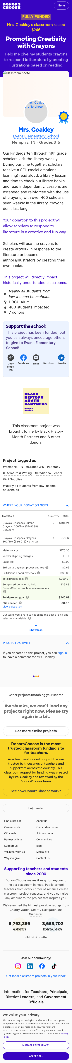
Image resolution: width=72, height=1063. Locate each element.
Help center (36, 808)
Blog (39, 845)
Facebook (23, 363)
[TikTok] (54, 966)
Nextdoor (48, 363)
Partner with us (13, 839)
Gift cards (10, 833)
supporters (19, 925)
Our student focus (47, 827)
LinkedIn (61, 363)
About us (41, 820)
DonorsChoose (11, 6)
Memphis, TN (14, 467)
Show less (36, 629)
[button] (11, 362)
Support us (11, 845)
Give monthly (12, 827)
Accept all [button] (36, 1056)
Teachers (39, 991)
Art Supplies (13, 479)
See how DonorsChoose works (36, 791)
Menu (61, 5)
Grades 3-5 (36, 467)
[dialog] (36, 1036)
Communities (44, 839)
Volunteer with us (14, 851)
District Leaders (20, 997)
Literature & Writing (18, 473)
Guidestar (35, 914)
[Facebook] (42, 966)
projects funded (52, 925)
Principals (58, 991)
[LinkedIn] (30, 966)
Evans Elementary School (36, 136)
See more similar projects (36, 731)
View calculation (12, 606)
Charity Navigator (43, 910)
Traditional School (49, 473)
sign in (62, 653)
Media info (42, 851)
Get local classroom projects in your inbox (36, 976)
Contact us (42, 858)
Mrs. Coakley (36, 130)
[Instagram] (18, 966)
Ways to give (12, 858)
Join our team (44, 833)
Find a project (12, 820)
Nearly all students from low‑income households (29, 488)
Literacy (54, 467)
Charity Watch (19, 910)
